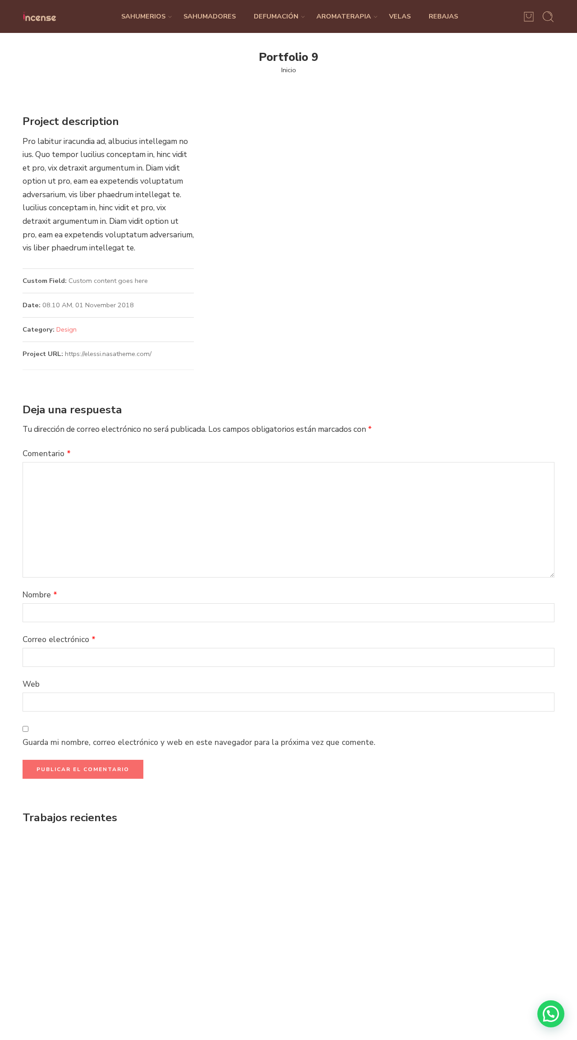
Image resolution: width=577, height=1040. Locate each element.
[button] (550, 1013)
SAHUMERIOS (143, 16)
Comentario (47, 453)
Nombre (40, 594)
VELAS (400, 16)
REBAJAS (443, 16)
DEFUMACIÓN (276, 16)
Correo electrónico (59, 639)
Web (31, 684)
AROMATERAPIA (343, 16)
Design (66, 329)
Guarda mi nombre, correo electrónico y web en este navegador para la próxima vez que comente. (199, 742)
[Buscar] (548, 16)
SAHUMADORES (209, 16)
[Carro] (528, 16)
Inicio (288, 69)
